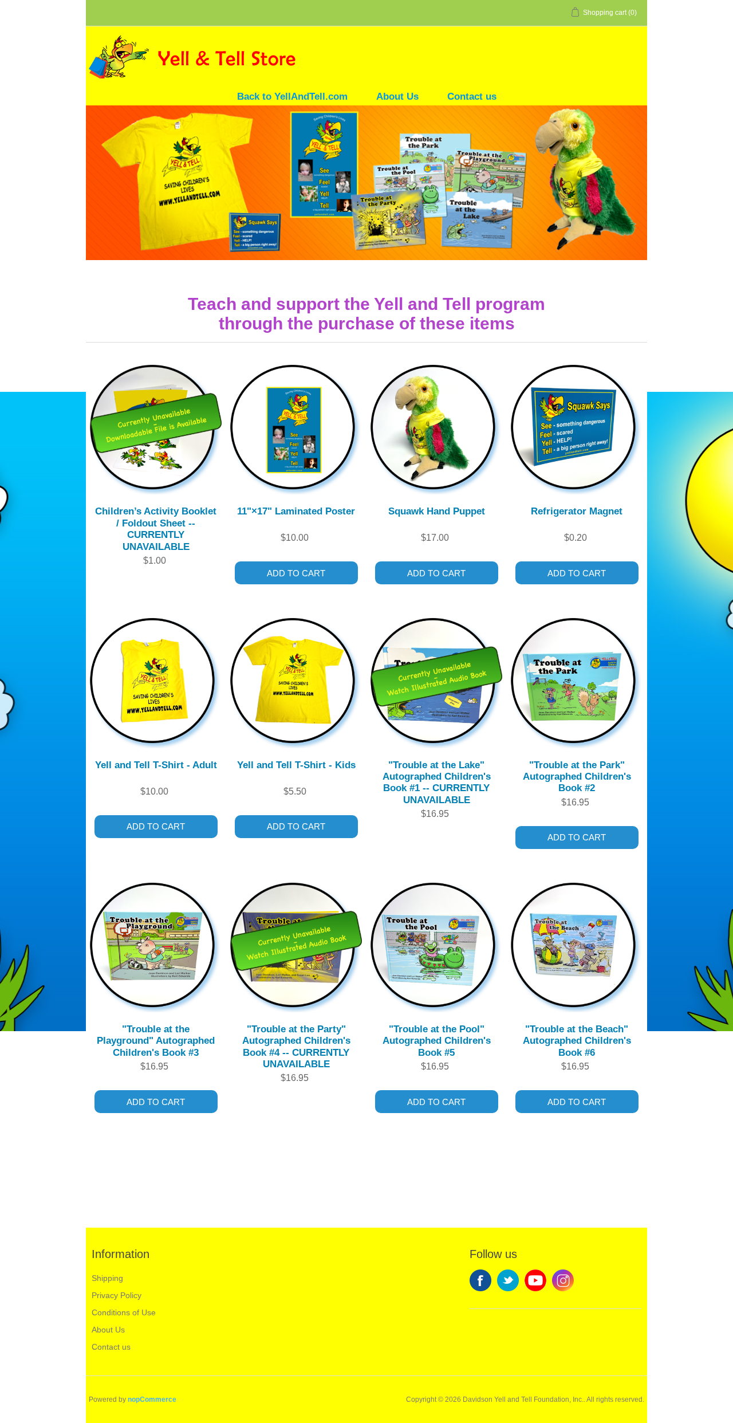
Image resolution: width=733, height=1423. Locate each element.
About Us (397, 96)
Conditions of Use (124, 1312)
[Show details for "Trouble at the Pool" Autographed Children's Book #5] (436, 945)
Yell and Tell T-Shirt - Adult (156, 765)
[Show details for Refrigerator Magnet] (577, 427)
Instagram (563, 1280)
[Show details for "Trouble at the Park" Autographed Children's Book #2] (577, 680)
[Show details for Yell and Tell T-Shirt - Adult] (156, 680)
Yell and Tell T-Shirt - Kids (296, 765)
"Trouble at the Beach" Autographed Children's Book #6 (577, 1041)
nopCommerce (152, 1400)
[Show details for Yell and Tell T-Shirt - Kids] (296, 680)
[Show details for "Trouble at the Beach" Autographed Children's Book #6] (577, 945)
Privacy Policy (116, 1295)
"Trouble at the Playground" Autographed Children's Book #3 (156, 1041)
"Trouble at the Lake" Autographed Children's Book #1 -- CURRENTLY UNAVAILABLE (437, 782)
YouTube (535, 1280)
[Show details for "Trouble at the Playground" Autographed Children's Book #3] (156, 945)
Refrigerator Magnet (576, 511)
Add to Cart (296, 573)
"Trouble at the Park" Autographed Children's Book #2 (577, 777)
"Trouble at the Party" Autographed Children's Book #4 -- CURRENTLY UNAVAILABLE (296, 1047)
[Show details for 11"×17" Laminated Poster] (296, 427)
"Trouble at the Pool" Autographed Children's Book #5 (437, 1041)
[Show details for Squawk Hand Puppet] (436, 427)
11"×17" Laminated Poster (296, 511)
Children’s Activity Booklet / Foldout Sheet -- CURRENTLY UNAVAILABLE (155, 529)
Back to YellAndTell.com (292, 96)
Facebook (480, 1280)
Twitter (508, 1280)
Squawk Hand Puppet (436, 511)
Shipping (107, 1278)
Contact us (471, 96)
